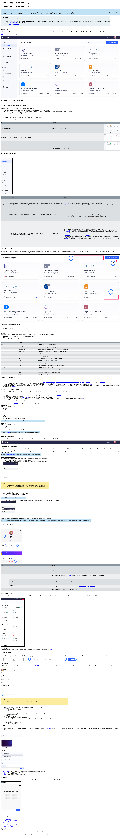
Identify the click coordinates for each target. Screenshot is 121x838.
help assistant (49, 728)
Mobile (66, 215)
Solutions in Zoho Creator (11, 834)
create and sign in (75, 448)
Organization (67, 230)
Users (66, 229)
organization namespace (12, 454)
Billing (66, 238)
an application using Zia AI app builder (51, 382)
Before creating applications (8, 825)
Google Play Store (91, 586)
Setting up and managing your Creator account (23, 831)
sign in (24, 31)
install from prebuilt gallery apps (77, 382)
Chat (4, 773)
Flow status (7, 432)
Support (4, 774)
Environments (68, 214)
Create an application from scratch (10, 820)
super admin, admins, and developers (78, 32)
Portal (66, 216)
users (10, 24)
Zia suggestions (6, 771)
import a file (88, 382)
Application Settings (25, 397)
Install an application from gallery (9, 821)
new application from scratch (65, 382)
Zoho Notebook (5, 779)
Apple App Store (82, 586)
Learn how (84, 398)
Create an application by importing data (11, 822)
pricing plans (12, 21)
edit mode (16, 403)
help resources (68, 575)
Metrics (66, 233)
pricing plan (52, 649)
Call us (4, 772)
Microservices (68, 204)
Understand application (7, 819)
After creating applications (8, 826)
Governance (67, 231)
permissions (16, 24)
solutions (53, 31)
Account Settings (111, 568)
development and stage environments (74, 401)
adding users (14, 702)
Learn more (102, 382)
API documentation (64, 581)
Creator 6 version (13, 22)
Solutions (67, 203)
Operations (67, 235)
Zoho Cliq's (36, 665)
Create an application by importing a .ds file (11, 824)
